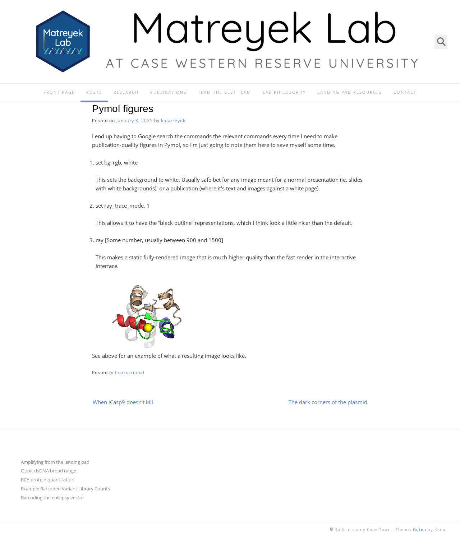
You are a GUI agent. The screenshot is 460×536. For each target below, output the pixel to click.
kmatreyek (173, 120)
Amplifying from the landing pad (55, 462)
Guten (419, 529)
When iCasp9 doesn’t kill (123, 402)
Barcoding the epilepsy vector (52, 497)
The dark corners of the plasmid (328, 402)
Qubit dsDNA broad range (48, 470)
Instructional (129, 372)
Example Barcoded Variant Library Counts (65, 488)
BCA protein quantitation (47, 479)
